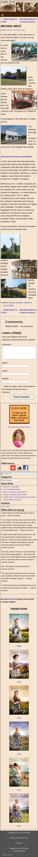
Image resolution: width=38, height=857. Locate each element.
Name (5, 363)
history (12, 303)
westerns (28, 303)
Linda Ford (9, 855)
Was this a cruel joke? (11, 487)
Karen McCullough (22, 848)
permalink (9, 306)
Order (19, 682)
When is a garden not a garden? (15, 492)
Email (5, 371)
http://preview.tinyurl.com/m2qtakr (16, 157)
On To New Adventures (11, 489)
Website (5, 379)
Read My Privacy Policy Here (19, 427)
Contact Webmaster (19, 851)
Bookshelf (12, 599)
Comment (6, 345)
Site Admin (19, 843)
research (19, 303)
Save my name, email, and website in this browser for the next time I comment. (18, 389)
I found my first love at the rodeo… (15, 494)
